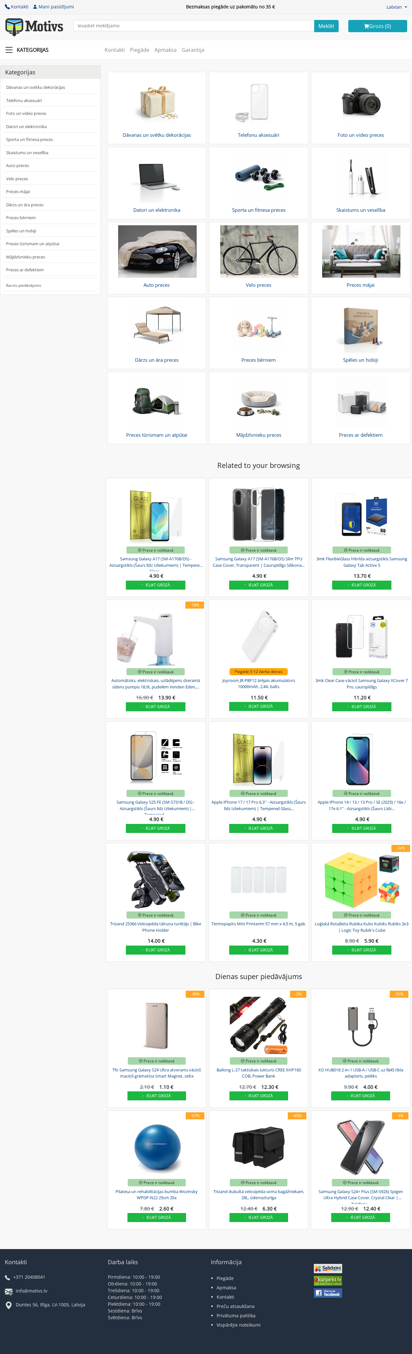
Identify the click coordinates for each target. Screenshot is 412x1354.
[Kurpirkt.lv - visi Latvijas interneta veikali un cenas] (328, 1282)
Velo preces (17, 179)
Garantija (193, 49)
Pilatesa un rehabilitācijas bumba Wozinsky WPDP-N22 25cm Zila (157, 1195)
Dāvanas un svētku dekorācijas (35, 87)
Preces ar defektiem (25, 270)
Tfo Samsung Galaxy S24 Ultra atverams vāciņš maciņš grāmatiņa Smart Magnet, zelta (156, 1073)
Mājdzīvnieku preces (25, 257)
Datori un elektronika (26, 126)
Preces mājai (18, 191)
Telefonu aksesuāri (24, 100)
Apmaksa (165, 49)
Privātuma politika (236, 1315)
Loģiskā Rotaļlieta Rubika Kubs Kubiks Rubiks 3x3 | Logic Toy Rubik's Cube (361, 927)
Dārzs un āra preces (24, 205)
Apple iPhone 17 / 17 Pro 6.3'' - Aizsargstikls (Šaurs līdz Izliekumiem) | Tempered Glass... (258, 805)
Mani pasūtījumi (56, 7)
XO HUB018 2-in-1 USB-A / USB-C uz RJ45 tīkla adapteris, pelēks (360, 1073)
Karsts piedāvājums (23, 285)
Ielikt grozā (157, 585)
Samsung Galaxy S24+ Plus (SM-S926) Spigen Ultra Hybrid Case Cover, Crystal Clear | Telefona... (361, 1197)
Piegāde (139, 49)
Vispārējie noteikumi (239, 1325)
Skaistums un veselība (27, 152)
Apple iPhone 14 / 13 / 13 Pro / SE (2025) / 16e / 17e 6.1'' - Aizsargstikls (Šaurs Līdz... (362, 805)
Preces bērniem (21, 217)
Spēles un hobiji (21, 231)
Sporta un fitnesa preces (29, 139)
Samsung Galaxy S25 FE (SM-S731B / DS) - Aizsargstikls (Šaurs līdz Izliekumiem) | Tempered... (156, 807)
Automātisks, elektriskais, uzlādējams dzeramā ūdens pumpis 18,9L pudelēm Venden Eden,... (155, 683)
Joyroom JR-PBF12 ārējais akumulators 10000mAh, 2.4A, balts (258, 683)
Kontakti (20, 7)
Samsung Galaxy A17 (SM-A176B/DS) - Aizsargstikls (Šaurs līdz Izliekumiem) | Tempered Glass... (155, 564)
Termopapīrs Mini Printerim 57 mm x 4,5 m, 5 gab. (258, 924)
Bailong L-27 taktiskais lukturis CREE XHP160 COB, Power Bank (259, 1073)
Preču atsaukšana (236, 1306)
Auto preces (17, 165)
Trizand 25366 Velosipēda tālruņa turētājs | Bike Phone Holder (155, 927)
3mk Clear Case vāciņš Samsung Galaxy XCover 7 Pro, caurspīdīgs (361, 683)
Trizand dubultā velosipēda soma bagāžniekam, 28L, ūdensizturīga (258, 1195)
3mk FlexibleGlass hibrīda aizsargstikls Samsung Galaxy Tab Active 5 (361, 562)
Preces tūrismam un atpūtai (32, 244)
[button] (397, 7)
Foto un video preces (26, 113)
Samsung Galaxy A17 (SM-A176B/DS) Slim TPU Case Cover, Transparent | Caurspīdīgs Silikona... (258, 562)
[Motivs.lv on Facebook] (328, 1294)
